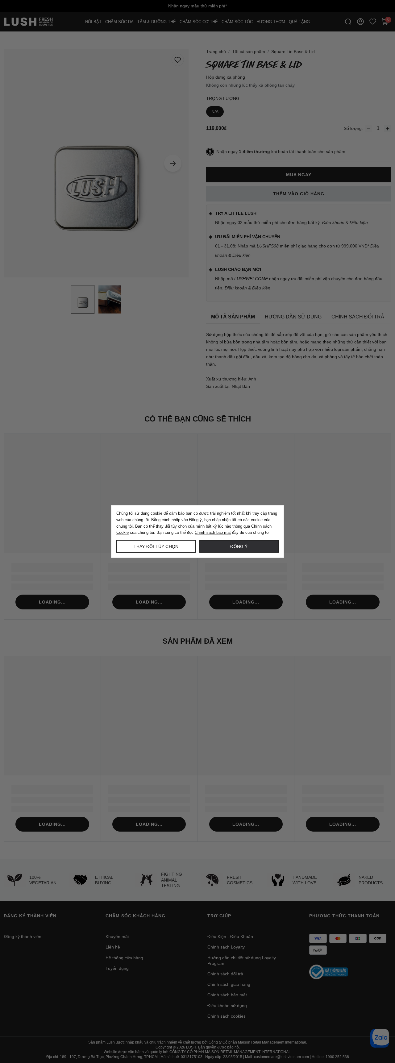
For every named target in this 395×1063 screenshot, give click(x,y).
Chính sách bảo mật (213, 532)
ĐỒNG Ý (238, 546)
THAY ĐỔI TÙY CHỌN (156, 546)
